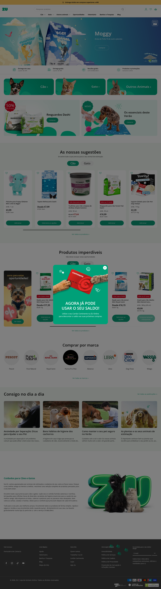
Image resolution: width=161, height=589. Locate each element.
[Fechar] (105, 268)
